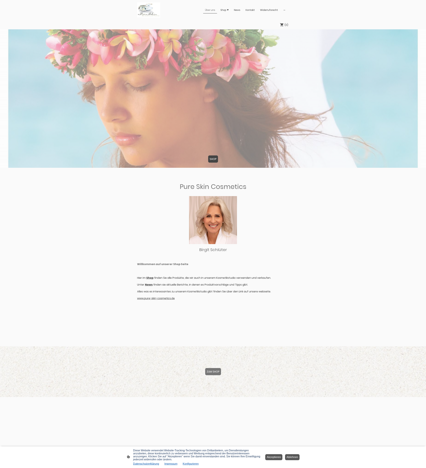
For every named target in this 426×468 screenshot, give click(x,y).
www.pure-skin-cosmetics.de (156, 298)
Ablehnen (292, 457)
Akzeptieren (274, 457)
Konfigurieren (191, 463)
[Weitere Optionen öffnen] (284, 10)
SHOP (213, 159)
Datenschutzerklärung (146, 463)
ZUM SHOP (213, 372)
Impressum (170, 463)
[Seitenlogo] (148, 9)
